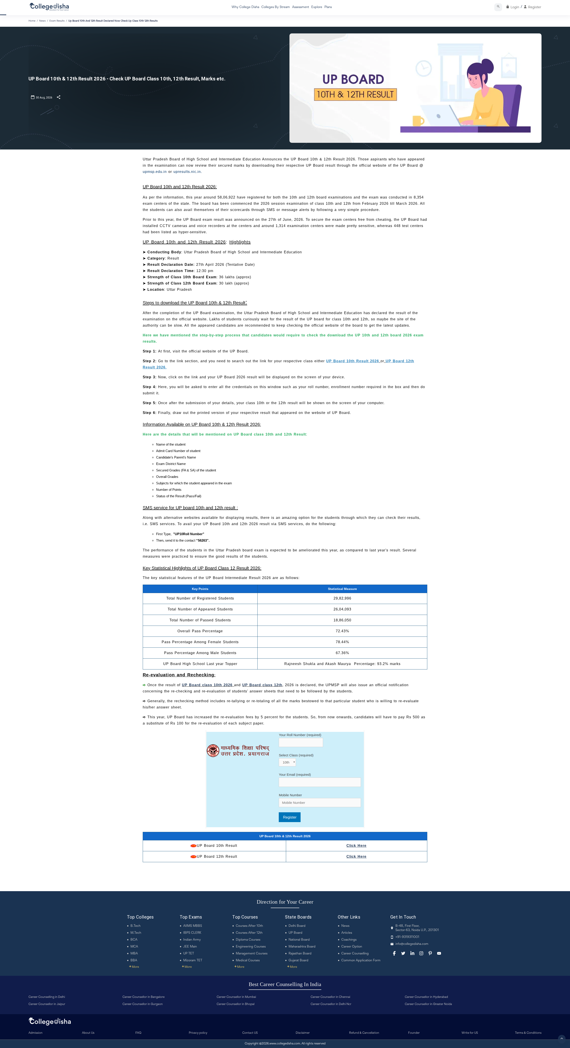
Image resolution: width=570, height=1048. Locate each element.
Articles (346, 932)
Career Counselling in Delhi (46, 997)
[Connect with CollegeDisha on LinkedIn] (412, 953)
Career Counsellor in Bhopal (235, 1004)
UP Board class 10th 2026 (208, 685)
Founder (414, 1033)
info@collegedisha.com (411, 944)
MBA (134, 953)
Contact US (250, 1033)
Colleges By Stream (275, 7)
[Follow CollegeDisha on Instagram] (421, 953)
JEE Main (190, 946)
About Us (88, 1033)
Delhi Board (297, 926)
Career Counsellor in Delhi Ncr (331, 1004)
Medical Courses (248, 960)
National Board (299, 939)
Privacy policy (198, 1033)
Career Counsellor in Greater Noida (428, 1004)
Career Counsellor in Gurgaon (142, 1004)
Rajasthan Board (300, 953)
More (134, 967)
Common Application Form (361, 960)
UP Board (295, 932)
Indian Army (192, 939)
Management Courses (251, 953)
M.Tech (135, 932)
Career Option (351, 946)
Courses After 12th (249, 932)
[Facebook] (394, 953)
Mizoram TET (192, 960)
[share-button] (58, 97)
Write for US (470, 1033)
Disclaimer (303, 1033)
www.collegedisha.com (284, 1043)
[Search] (498, 7)
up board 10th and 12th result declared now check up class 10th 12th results (113, 21)
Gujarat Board (298, 960)
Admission (35, 1033)
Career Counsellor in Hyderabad (426, 997)
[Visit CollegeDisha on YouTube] (439, 953)
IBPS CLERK (192, 932)
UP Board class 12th (262, 685)
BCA (133, 939)
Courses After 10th (249, 926)
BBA (133, 960)
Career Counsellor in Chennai (330, 997)
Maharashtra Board (302, 946)
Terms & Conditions (528, 1033)
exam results (57, 21)
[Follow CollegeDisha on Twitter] (403, 953)
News (345, 926)
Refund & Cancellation (364, 1033)
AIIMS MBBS (192, 926)
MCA (134, 946)
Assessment (300, 7)
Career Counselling (355, 953)
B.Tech (135, 926)
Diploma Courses (248, 939)
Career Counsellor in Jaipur (46, 1004)
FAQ (138, 1033)
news (42, 21)
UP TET (188, 953)
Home (31, 21)
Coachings (348, 939)
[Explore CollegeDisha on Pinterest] (430, 953)
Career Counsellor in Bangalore (143, 997)
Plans (328, 7)
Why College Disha (245, 7)
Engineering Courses (251, 946)
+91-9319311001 (407, 937)
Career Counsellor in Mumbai (236, 997)
